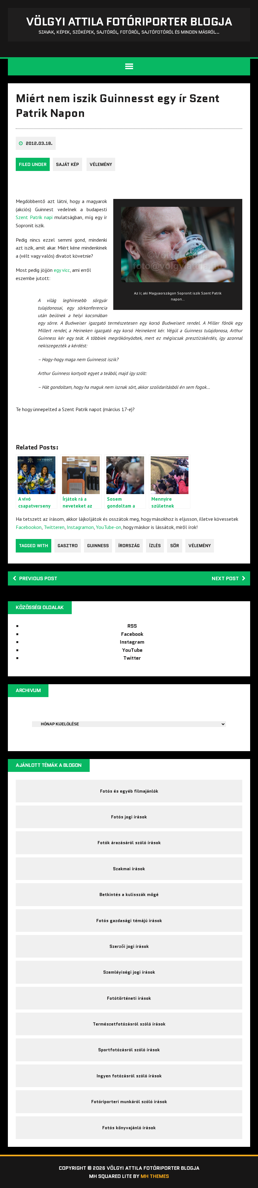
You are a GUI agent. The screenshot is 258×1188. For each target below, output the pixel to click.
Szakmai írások (129, 869)
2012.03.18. (39, 143)
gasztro (68, 545)
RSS (132, 626)
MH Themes (155, 1176)
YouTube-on (108, 527)
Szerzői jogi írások (129, 946)
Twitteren (54, 527)
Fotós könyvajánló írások (129, 1128)
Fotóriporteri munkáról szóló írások (129, 1101)
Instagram (132, 642)
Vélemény (101, 164)
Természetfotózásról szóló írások (129, 1024)
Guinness (98, 545)
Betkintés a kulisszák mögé (129, 894)
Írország (129, 545)
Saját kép (67, 164)
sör (174, 545)
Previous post (38, 578)
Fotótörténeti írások (129, 998)
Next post (225, 578)
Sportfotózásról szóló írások (129, 1050)
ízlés (155, 545)
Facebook (132, 634)
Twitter (132, 658)
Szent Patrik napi (34, 217)
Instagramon (80, 527)
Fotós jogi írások (129, 817)
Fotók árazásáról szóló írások (129, 842)
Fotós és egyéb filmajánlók (129, 791)
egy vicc (62, 270)
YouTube (132, 650)
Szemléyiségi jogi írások (129, 972)
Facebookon (29, 527)
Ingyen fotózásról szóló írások (129, 1076)
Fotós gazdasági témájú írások (129, 920)
